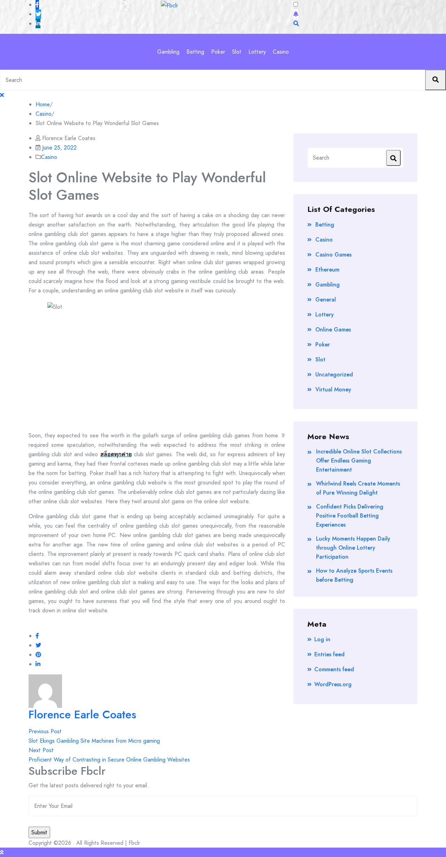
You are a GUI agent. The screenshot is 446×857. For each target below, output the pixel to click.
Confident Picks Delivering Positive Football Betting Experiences (349, 516)
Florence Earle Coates (82, 714)
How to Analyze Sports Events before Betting (354, 575)
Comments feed (334, 669)
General (325, 300)
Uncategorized (334, 374)
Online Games (333, 330)
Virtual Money (333, 389)
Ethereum (327, 270)
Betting (195, 52)
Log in (322, 639)
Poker (218, 52)
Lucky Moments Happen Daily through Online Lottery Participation (353, 548)
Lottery (257, 52)
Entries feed (329, 654)
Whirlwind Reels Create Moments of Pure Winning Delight (358, 488)
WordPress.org (333, 684)
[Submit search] (435, 80)
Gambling (168, 52)
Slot (236, 52)
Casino (281, 52)
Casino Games (333, 255)
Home (43, 104)
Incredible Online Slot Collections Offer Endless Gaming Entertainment (359, 460)
